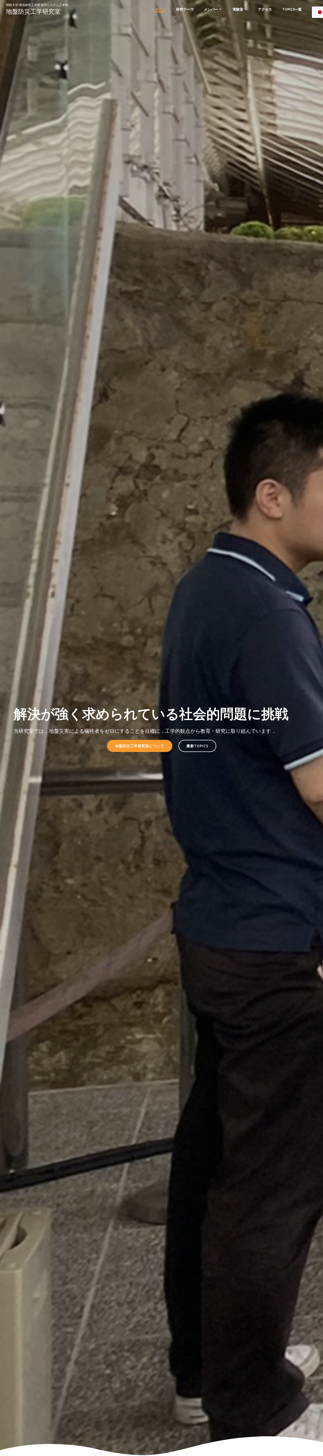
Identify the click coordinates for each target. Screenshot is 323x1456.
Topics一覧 (292, 9)
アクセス (265, 9)
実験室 (238, 9)
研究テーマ (185, 9)
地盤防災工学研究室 (33, 11)
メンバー (211, 9)
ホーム (160, 9)
